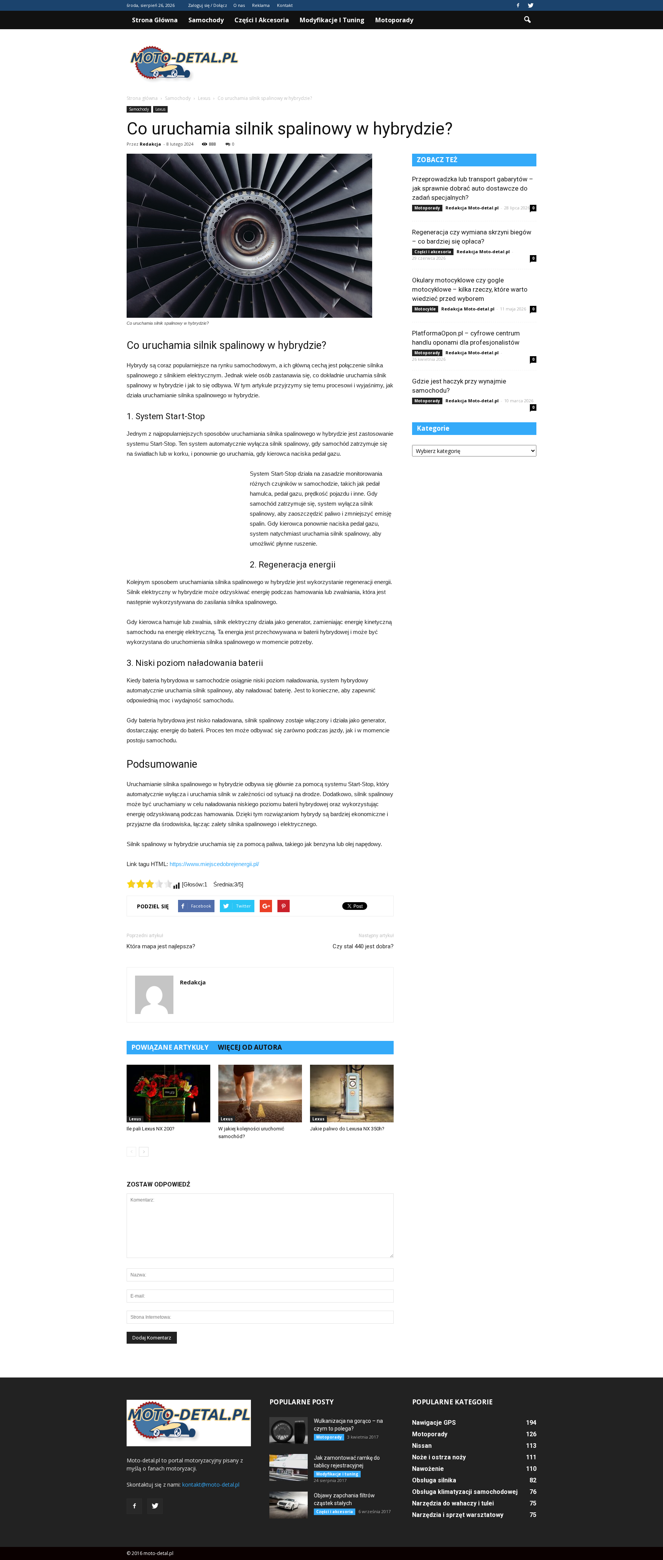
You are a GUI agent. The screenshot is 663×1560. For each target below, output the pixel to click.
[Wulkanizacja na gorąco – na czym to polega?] (288, 1430)
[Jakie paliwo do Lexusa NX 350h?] (352, 1093)
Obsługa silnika (434, 1480)
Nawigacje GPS (434, 1422)
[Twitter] (530, 5)
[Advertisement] (396, 65)
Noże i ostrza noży (439, 1457)
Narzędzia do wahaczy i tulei (453, 1503)
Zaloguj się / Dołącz (207, 5)
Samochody (206, 20)
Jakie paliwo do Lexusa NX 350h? (347, 1129)
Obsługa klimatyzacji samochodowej (465, 1491)
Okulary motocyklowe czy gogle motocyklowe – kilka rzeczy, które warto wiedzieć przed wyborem (470, 289)
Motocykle (425, 309)
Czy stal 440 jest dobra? (363, 946)
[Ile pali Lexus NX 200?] (168, 1093)
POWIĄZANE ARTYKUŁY (170, 1047)
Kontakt (285, 5)
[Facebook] (518, 5)
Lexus (160, 109)
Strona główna (155, 20)
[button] (527, 20)
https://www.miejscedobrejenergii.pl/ (214, 864)
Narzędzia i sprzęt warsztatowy (457, 1515)
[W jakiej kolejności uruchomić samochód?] (260, 1093)
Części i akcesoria (261, 20)
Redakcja (150, 144)
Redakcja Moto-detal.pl (472, 208)
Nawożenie (428, 1468)
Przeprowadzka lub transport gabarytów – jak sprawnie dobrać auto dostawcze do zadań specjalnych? (472, 188)
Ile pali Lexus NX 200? (151, 1129)
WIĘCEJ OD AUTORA (250, 1047)
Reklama (261, 5)
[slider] (150, 883)
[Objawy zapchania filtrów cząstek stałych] (288, 1505)
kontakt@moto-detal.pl (210, 1484)
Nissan (422, 1445)
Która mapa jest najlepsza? (161, 946)
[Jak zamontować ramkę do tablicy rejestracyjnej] (288, 1467)
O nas (239, 5)
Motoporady (394, 20)
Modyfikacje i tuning (332, 20)
